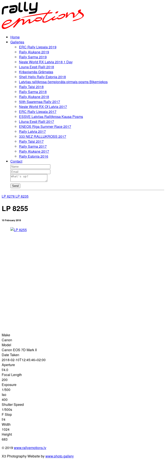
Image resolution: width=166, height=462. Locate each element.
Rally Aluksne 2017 (34, 151)
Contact (16, 161)
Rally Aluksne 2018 (34, 96)
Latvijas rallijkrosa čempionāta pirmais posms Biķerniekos (63, 81)
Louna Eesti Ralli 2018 (36, 66)
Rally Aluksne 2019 (34, 51)
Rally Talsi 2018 (31, 86)
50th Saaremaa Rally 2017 (39, 101)
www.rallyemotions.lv (30, 447)
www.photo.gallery (59, 456)
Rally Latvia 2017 (32, 131)
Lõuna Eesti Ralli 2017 (36, 121)
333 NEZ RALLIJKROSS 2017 (42, 136)
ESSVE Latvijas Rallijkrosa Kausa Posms (51, 116)
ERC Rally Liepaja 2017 (37, 111)
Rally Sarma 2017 (33, 146)
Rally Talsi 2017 (31, 141)
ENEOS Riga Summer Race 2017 (45, 126)
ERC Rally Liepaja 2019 (37, 46)
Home (15, 37)
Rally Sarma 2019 (33, 56)
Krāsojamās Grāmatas (36, 71)
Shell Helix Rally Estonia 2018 (42, 76)
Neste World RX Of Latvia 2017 (43, 106)
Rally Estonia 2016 (33, 156)
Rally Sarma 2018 (33, 91)
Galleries (17, 42)
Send (15, 185)
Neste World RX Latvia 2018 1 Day (46, 61)
